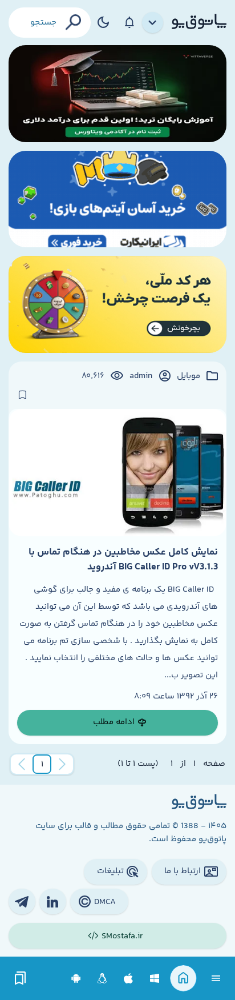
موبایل (188, 376)
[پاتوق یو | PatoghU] (199, 22)
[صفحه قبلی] (62, 764)
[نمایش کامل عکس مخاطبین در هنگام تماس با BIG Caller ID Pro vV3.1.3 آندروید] (117, 472)
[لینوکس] (102, 978)
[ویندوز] (155, 978)
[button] (42, 764)
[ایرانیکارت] (117, 199)
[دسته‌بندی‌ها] (153, 23)
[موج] (117, 93)
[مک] (129, 978)
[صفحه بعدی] (22, 764)
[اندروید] (76, 978)
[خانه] (183, 978)
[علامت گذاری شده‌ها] (21, 978)
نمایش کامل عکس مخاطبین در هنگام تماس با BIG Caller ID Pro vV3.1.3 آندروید (123, 560)
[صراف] (117, 304)
